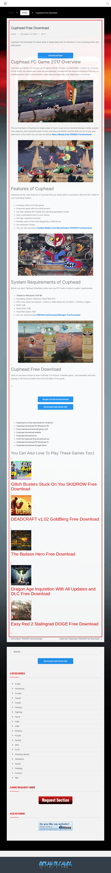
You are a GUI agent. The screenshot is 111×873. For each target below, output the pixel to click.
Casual (18, 698)
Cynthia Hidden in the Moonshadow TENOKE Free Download (64, 228)
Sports (18, 764)
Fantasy (18, 707)
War (17, 778)
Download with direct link (55, 407)
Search (107, 3)
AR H (43, 34)
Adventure (19, 688)
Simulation (19, 759)
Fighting (18, 712)
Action (24, 12)
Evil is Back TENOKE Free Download (25, 639)
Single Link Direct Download (55, 399)
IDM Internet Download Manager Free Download (58, 315)
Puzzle (18, 735)
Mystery (18, 731)
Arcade (18, 693)
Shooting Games (22, 754)
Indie (17, 721)
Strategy (19, 768)
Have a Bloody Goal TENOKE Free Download (72, 134)
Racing (18, 740)
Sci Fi (17, 749)
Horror (17, 717)
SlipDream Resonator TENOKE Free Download (81, 639)
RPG (17, 745)
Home (11, 12)
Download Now (55, 55)
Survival (18, 773)
